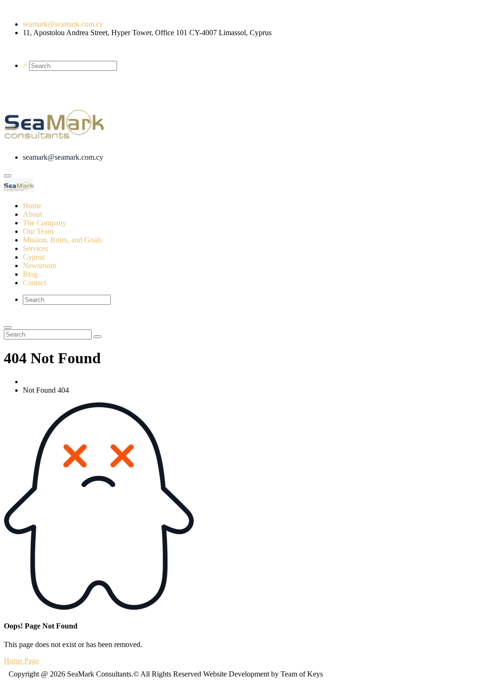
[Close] (7, 327)
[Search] (97, 336)
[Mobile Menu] (7, 175)
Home (32, 381)
